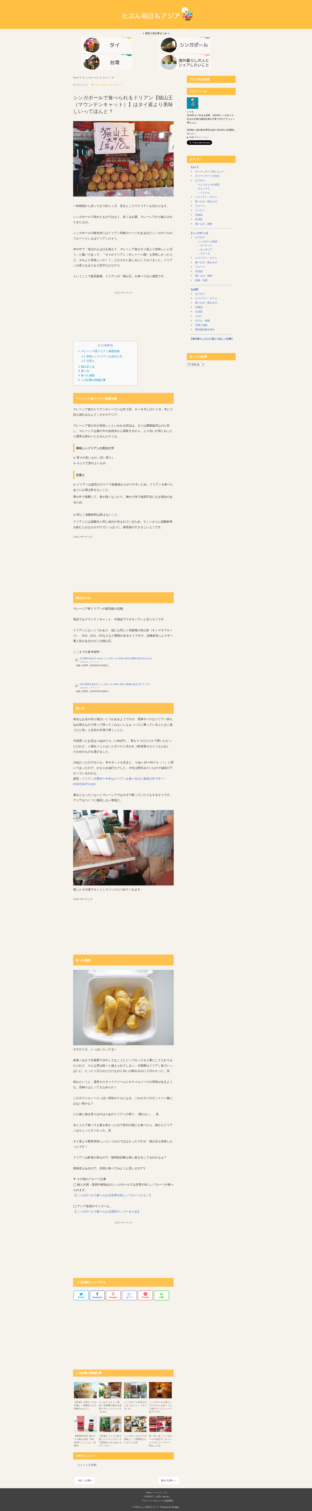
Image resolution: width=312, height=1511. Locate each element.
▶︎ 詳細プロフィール (197, 137)
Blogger (175, 1507)
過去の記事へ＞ (169, 1480)
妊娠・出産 (201, 280)
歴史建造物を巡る (205, 329)
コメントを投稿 (87, 1464)
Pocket (145, 1297)
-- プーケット (204, 245)
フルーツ (200, 206)
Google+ (113, 1297)
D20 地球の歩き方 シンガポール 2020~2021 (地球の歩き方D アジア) (115, 684)
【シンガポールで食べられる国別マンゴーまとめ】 (106, 1211)
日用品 (198, 215)
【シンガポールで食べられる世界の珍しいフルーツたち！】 (112, 1195)
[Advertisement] (123, 315)
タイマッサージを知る (207, 176)
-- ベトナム (203, 192)
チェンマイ (203, 188)
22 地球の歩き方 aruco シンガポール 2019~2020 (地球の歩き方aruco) (115, 658)
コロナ (198, 316)
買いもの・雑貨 (203, 224)
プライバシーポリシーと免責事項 (157, 1500)
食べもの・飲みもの (206, 201)
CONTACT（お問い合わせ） (157, 1496)
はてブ (129, 1295)
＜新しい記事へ (85, 1480)
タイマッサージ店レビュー (209, 171)
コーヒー (200, 210)
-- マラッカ (203, 253)
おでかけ (200, 180)
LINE (161, 1295)
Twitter (81, 1297)
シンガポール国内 (207, 241)
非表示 (108, 345)
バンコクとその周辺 (208, 184)
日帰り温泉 (201, 325)
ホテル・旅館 (202, 320)
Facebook (97, 1297)
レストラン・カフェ (206, 197)
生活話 (198, 219)
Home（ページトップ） (157, 1492)
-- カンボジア (204, 249)
